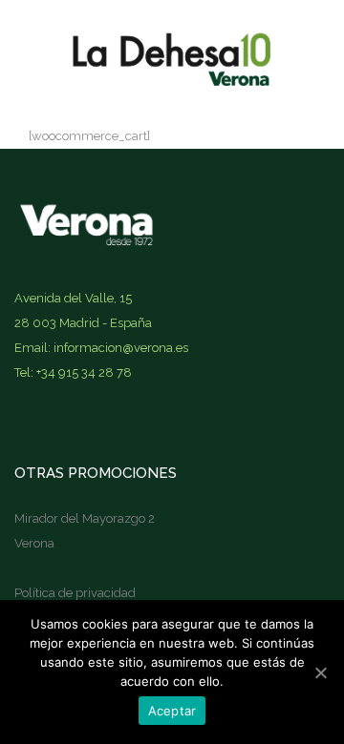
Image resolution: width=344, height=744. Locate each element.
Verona (34, 543)
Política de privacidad (75, 593)
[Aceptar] (320, 672)
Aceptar (172, 710)
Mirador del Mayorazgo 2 (84, 518)
